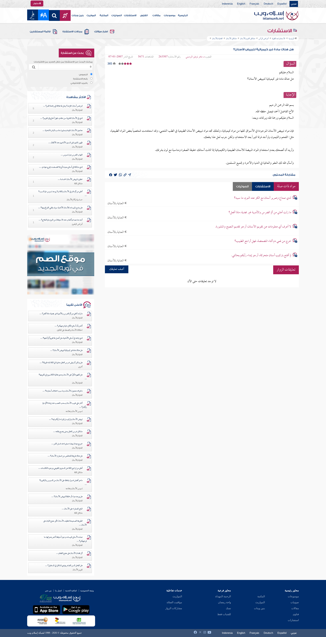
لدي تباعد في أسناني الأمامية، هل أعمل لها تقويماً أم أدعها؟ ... (61, 338)
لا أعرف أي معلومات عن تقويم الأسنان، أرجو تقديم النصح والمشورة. (253, 226)
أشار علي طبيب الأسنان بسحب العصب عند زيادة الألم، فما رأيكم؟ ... (64, 405)
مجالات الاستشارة (72, 31)
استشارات (293, 620)
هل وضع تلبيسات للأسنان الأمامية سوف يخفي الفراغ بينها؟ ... (60, 208)
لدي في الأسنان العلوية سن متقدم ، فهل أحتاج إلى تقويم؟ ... (61, 118)
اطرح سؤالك (101, 31)
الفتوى (144, 15)
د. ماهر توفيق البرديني (195, 57)
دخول (36, 3)
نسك (228, 608)
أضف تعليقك (116, 269)
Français (254, 4)
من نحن (48, 590)
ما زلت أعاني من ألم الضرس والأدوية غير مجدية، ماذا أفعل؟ (260, 212)
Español (281, 4)
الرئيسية (183, 15)
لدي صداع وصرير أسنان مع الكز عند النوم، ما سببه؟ (262, 198)
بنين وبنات (78, 15)
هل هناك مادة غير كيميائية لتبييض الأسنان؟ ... (66, 350)
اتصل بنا (58, 590)
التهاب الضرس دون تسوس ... (72, 155)
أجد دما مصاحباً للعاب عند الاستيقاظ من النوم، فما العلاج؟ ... (61, 220)
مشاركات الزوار (173, 608)
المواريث (91, 15)
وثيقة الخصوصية (87, 590)
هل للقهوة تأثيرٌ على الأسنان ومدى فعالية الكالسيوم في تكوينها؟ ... (63, 377)
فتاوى (296, 614)
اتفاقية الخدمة (71, 590)
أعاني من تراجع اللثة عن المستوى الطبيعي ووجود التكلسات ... (60, 468)
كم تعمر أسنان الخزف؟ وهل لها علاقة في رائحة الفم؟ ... (63, 106)
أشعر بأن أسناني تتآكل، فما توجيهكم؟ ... (69, 326)
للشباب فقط (224, 614)
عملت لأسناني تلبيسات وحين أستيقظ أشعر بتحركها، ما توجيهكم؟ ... (65, 539)
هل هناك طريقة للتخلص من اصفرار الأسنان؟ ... (65, 456)
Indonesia (227, 4)
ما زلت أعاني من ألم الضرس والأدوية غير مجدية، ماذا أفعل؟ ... (61, 314)
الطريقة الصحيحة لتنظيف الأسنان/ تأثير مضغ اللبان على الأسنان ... (65, 523)
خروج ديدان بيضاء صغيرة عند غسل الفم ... (67, 444)
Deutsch (268, 4)
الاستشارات (130, 15)
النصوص (83, 74)
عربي (294, 4)
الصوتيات (116, 15)
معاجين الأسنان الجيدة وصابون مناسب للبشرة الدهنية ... (63, 130)
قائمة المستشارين (40, 31)
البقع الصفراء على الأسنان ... (72, 509)
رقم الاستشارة (80, 79)
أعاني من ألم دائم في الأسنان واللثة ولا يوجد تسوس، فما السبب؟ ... (62, 194)
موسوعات (169, 15)
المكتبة (104, 15)
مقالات (156, 15)
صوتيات (295, 602)
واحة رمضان (224, 602)
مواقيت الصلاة (174, 602)
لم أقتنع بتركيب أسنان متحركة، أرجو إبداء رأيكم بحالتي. (261, 255)
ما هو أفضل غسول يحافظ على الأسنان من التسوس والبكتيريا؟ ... (63, 482)
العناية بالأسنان (115, 203)
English (241, 4)
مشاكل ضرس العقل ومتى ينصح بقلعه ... (68, 431)
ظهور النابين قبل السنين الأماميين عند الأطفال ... (65, 143)
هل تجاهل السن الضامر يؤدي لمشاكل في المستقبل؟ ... (64, 565)
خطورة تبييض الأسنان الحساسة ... (70, 179)
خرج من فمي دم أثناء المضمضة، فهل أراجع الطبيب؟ (262, 241)
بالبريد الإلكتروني (79, 83)
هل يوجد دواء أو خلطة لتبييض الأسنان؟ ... (67, 497)
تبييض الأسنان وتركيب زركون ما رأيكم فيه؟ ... (66, 419)
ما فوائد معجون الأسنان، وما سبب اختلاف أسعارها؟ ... (63, 391)
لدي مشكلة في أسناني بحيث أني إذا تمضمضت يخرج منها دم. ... (61, 167)
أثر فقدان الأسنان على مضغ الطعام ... (69, 553)
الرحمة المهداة (223, 596)
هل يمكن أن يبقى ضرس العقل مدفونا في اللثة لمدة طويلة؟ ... (61, 363)
